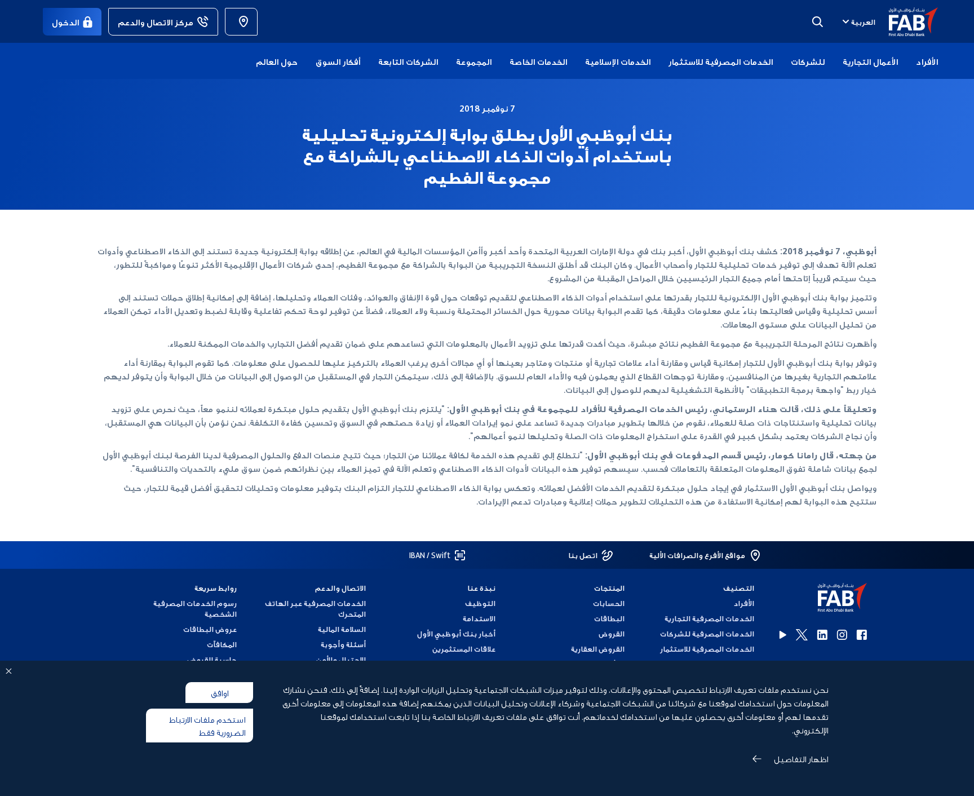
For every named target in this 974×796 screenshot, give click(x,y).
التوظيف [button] (480, 603)
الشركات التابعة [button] (408, 61)
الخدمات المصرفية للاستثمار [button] (720, 61)
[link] (241, 22)
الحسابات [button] (609, 603)
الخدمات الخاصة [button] (538, 61)
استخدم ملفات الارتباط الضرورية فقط (207, 725)
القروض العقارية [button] (598, 648)
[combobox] (857, 21)
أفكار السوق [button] (338, 61)
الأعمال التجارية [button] (870, 61)
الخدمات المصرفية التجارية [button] (709, 618)
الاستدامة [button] (479, 618)
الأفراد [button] (927, 61)
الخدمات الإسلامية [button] (617, 61)
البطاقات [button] (609, 618)
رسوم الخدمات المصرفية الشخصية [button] (195, 608)
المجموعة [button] (474, 61)
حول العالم (277, 61)
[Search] (817, 21)
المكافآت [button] (222, 644)
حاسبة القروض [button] (212, 659)
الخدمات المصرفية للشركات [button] (707, 633)
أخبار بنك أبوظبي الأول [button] (456, 633)
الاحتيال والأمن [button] (341, 659)
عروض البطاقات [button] (210, 628)
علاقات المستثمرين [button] (463, 648)
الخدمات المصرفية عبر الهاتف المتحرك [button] (315, 608)
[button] (906, 22)
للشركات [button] (808, 61)
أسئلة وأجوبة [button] (343, 644)
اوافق (219, 692)
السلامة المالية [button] (342, 628)
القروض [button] (612, 633)
